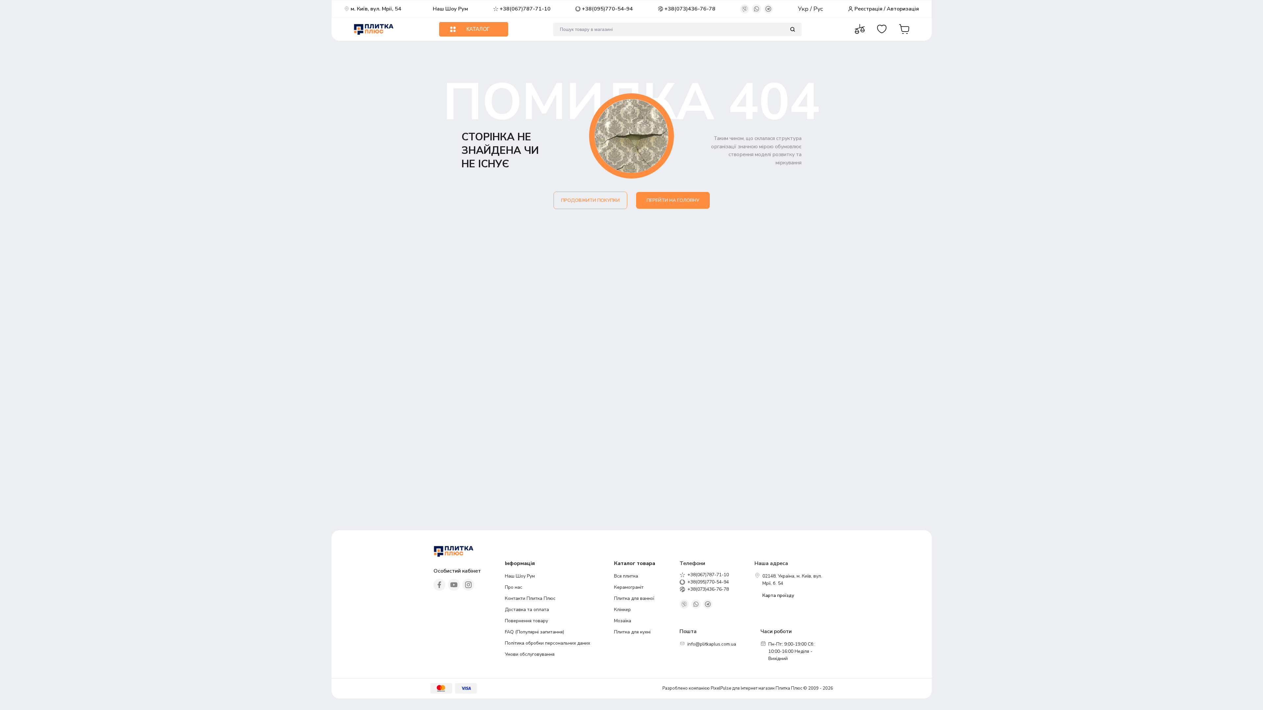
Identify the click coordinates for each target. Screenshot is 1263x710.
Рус (818, 9)
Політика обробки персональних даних (547, 643)
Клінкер (622, 609)
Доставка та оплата (527, 609)
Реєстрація (868, 8)
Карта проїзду (778, 595)
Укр (804, 9)
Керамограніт (629, 587)
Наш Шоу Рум (450, 8)
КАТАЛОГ (478, 29)
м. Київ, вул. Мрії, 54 (376, 8)
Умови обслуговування (530, 654)
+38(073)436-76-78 (689, 8)
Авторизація (903, 8)
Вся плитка (626, 576)
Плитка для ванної (634, 598)
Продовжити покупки (590, 200)
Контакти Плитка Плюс (530, 598)
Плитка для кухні (632, 632)
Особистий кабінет (457, 571)
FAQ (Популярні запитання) (534, 632)
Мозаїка (622, 621)
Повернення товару (526, 621)
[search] (792, 29)
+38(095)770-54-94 (607, 8)
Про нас (513, 587)
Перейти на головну (673, 200)
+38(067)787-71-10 (525, 8)
